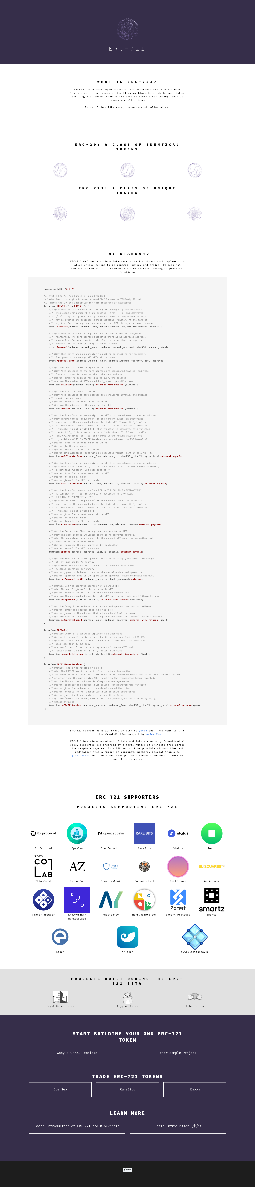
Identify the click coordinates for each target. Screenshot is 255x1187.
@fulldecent (81, 755)
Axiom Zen (153, 734)
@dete (143, 730)
